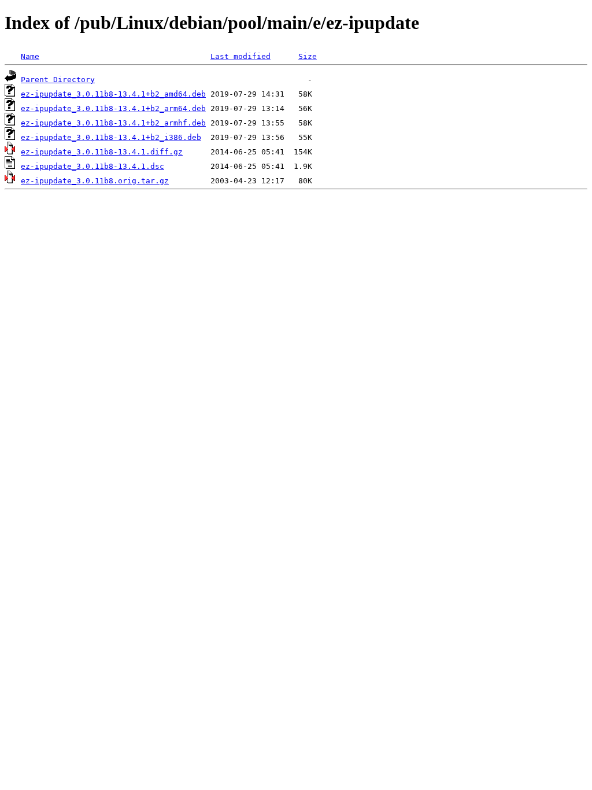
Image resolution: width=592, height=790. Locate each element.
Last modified (240, 56)
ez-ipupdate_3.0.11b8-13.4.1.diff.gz (102, 151)
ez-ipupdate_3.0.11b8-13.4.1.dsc (92, 166)
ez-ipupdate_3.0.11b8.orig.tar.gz (95, 180)
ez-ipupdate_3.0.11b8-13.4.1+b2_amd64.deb (113, 94)
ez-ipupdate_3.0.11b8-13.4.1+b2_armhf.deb (113, 123)
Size (307, 56)
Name (30, 56)
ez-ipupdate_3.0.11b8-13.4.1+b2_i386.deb (111, 137)
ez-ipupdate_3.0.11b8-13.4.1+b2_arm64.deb (113, 108)
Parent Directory (58, 79)
